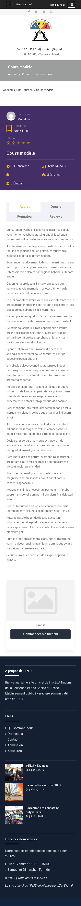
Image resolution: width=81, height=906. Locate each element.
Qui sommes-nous (21, 728)
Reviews (56, 216)
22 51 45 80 (29, 49)
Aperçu (25, 207)
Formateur (24, 114)
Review (10, 137)
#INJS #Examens (37, 765)
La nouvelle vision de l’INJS (43, 785)
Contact (13, 739)
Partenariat (15, 734)
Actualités (15, 751)
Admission (15, 745)
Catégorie (20, 125)
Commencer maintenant (40, 634)
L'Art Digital (65, 885)
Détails (56, 207)
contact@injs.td (52, 49)
